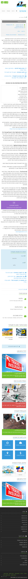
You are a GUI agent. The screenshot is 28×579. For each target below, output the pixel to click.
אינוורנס (3, 11)
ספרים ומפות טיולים (23, 564)
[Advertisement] (9, 94)
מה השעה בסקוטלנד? (23, 542)
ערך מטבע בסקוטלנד (23, 544)
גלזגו (19, 31)
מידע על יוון (25, 524)
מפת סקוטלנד (24, 547)
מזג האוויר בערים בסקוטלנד (22, 540)
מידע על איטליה (24, 518)
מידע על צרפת (24, 520)
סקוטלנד (8, 11)
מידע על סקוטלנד (21, 34)
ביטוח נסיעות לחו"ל (23, 555)
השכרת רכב (25, 562)
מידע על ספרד (24, 522)
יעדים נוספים (24, 531)
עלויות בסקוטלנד (9, 24)
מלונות (26, 560)
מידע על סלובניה (24, 529)
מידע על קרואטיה (24, 526)
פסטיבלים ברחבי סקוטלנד (11, 34)
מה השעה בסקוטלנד (20, 26)
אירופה (13, 11)
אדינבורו (23, 31)
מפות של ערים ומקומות (19, 27)
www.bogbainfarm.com (21, 231)
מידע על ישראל (24, 515)
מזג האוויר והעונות (20, 24)
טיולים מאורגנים (24, 558)
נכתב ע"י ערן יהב (22, 289)
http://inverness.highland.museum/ (18, 129)
